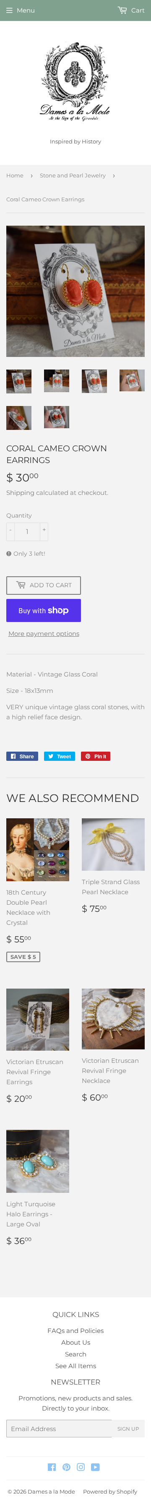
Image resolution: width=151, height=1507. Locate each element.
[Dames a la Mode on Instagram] (81, 1468)
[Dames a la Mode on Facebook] (51, 1468)
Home (14, 175)
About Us (75, 1342)
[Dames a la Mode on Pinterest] (66, 1468)
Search (75, 1354)
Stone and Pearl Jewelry (73, 175)
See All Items (75, 1366)
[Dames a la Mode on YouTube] (95, 1468)
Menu (26, 10)
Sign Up (128, 1429)
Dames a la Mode (51, 1491)
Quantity (19, 515)
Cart (137, 10)
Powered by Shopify (110, 1491)
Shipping (20, 493)
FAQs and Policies (75, 1331)
